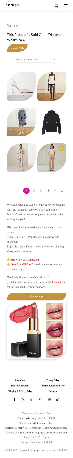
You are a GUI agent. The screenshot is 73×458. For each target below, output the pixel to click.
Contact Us (58, 282)
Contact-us (20, 380)
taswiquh (35, 450)
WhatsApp (31, 418)
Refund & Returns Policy (52, 386)
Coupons (53, 391)
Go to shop (36, 296)
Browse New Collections (25, 259)
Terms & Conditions (20, 386)
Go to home (17, 47)
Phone (21, 418)
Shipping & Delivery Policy (20, 391)
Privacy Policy (53, 380)
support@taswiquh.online (40, 423)
